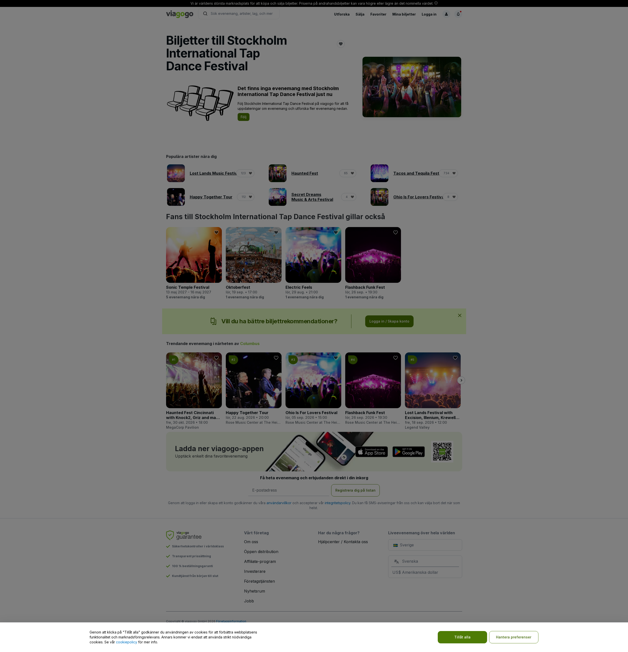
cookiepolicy (126, 642)
